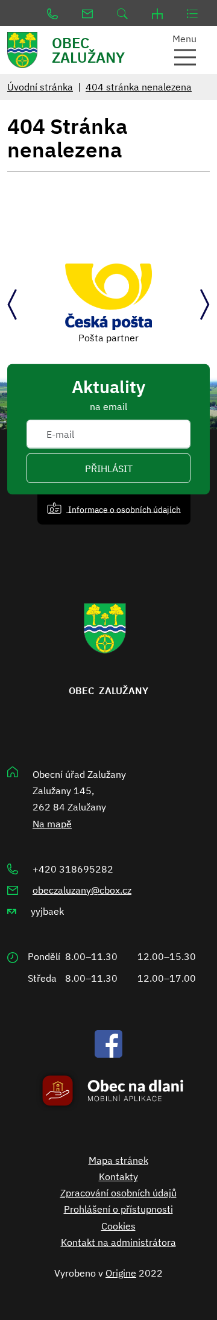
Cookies (118, 1226)
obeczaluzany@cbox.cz (82, 890)
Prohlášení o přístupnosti (118, 1209)
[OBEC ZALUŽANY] (27, 50)
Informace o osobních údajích (123, 508)
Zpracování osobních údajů (118, 1193)
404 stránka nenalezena (139, 87)
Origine (120, 1273)
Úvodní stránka (40, 87)
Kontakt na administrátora (118, 1242)
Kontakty (118, 1176)
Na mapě (52, 824)
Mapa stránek (118, 1160)
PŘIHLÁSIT (109, 468)
